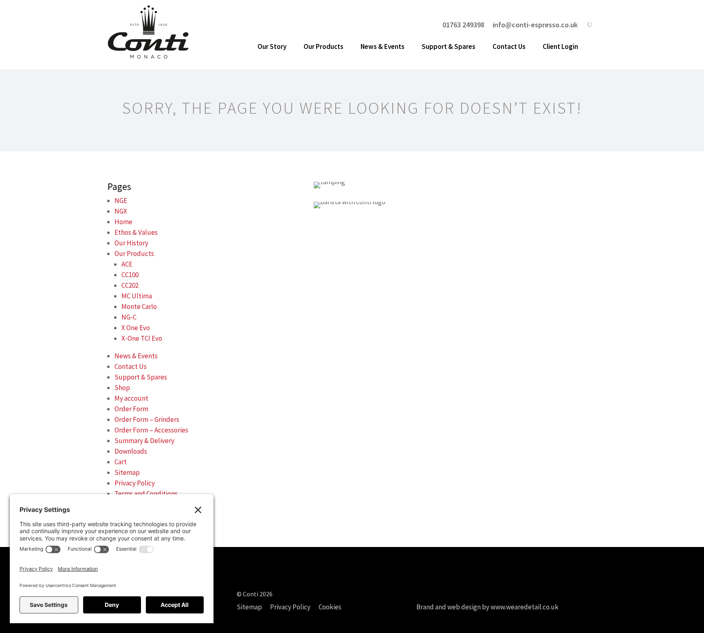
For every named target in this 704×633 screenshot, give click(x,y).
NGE (120, 200)
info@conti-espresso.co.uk (535, 25)
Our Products (323, 46)
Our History (131, 242)
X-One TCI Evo (141, 338)
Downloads (130, 451)
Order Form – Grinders (146, 419)
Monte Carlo (139, 306)
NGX (120, 211)
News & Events (383, 46)
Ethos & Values (136, 232)
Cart (120, 461)
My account (131, 398)
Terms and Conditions (146, 493)
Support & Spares (448, 46)
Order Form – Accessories (151, 430)
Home (123, 221)
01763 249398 (463, 25)
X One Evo (135, 327)
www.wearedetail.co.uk (525, 606)
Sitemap (127, 472)
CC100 (130, 274)
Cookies (330, 606)
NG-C (128, 317)
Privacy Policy (134, 483)
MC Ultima (136, 295)
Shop (122, 387)
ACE (126, 264)
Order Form (131, 408)
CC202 (130, 285)
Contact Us (509, 46)
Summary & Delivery (144, 440)
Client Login (560, 46)
